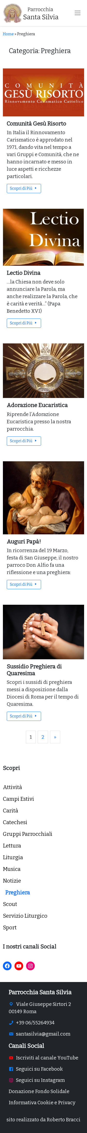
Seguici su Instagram (40, 1080)
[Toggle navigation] (77, 13)
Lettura (12, 845)
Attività (12, 787)
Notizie (12, 881)
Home (8, 34)
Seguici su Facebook (39, 1069)
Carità (10, 810)
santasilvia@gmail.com (43, 1034)
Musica (12, 869)
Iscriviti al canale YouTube (47, 1058)
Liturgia (13, 857)
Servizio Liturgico (25, 916)
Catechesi (15, 822)
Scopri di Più (21, 188)
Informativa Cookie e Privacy (42, 1102)
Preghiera (17, 892)
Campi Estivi (18, 799)
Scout (10, 904)
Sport (10, 927)
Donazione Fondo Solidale (39, 1091)
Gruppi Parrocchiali (27, 834)
